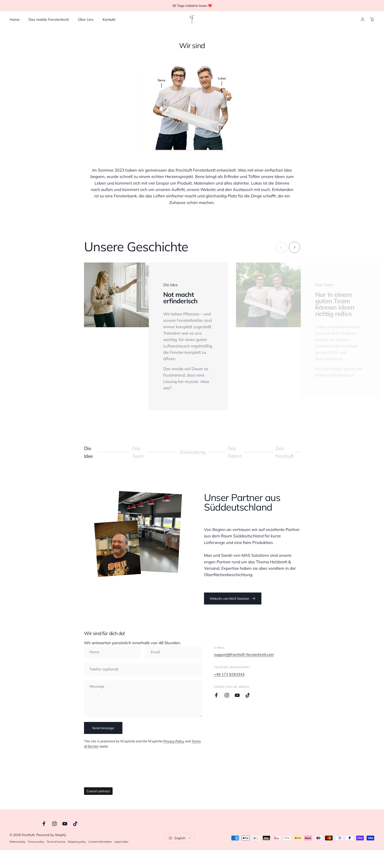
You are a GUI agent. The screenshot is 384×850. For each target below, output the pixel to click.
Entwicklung (193, 454)
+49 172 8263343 (229, 674)
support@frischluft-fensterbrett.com (244, 654)
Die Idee (91, 452)
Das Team (139, 452)
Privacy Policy (173, 741)
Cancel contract (98, 791)
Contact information (100, 841)
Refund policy (18, 841)
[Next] (294, 247)
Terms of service (56, 841)
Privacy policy (36, 841)
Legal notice (121, 841)
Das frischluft (285, 452)
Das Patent (235, 452)
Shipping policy (77, 841)
